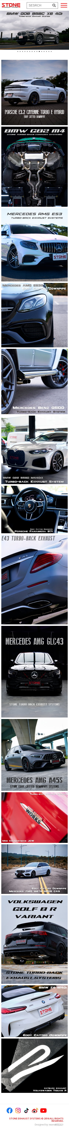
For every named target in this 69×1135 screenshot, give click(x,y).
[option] (34, 30)
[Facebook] (9, 1110)
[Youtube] (43, 1110)
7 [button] (32, 51)
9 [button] (36, 51)
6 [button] (29, 51)
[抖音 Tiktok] (26, 1110)
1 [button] (17, 51)
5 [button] (27, 51)
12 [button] (44, 51)
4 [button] (24, 51)
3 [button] (22, 51)
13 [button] (46, 51)
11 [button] (41, 51)
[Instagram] (18, 1110)
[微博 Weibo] (35, 1110)
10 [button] (39, 51)
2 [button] (20, 51)
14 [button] (48, 51)
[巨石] (11, 5)
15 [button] (51, 51)
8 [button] (34, 51)
